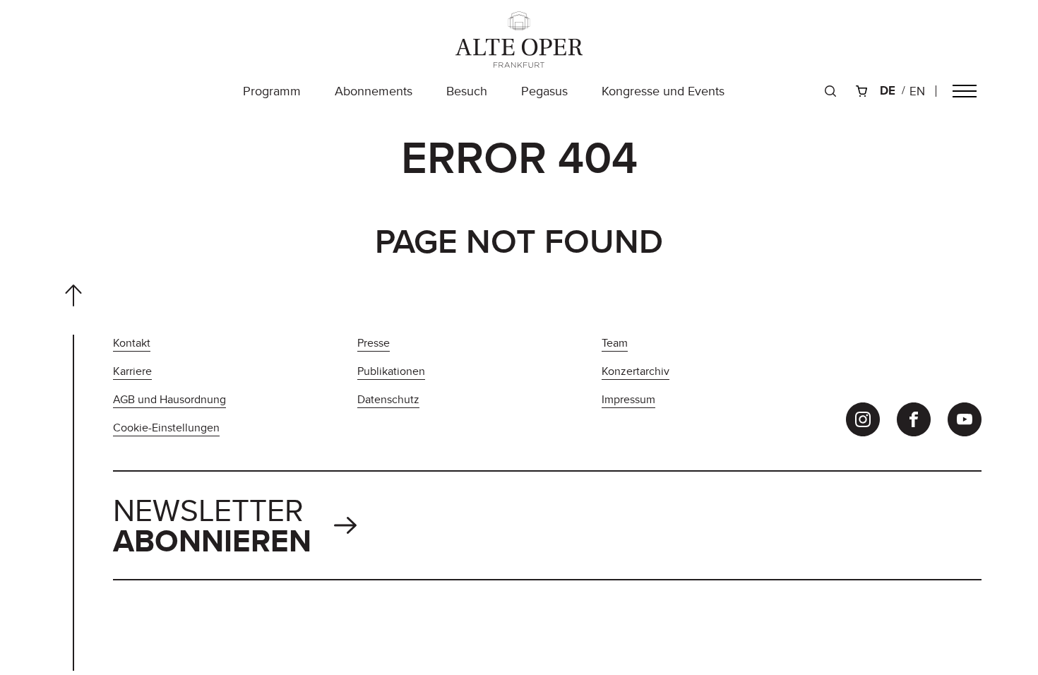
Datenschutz (388, 399)
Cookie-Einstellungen (166, 427)
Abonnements (373, 91)
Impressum (628, 399)
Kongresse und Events (663, 91)
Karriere (132, 371)
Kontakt (131, 343)
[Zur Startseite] (519, 39)
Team (615, 343)
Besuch (466, 91)
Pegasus (544, 91)
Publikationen (391, 371)
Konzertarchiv (635, 371)
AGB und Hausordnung (169, 399)
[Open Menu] (965, 91)
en (917, 91)
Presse (373, 343)
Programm (272, 91)
